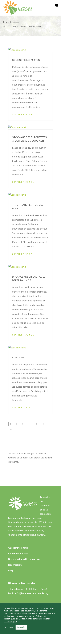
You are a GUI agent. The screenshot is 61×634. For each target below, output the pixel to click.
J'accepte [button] (21, 627)
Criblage (18, 357)
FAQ (10, 570)
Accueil (6, 26)
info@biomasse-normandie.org (31, 593)
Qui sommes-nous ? (18, 547)
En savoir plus (10, 621)
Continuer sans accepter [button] (38, 618)
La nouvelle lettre (18, 553)
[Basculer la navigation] (56, 5)
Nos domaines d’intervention (24, 559)
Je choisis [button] (8, 627)
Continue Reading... (23, 114)
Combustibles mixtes (26, 60)
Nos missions (15, 564)
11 (11, 429)
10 (42, 424)
